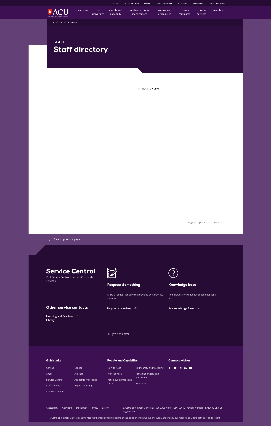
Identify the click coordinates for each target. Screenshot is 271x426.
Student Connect (55, 391)
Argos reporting (83, 385)
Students (182, 3)
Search (217, 10)
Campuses (82, 10)
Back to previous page (67, 239)
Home (116, 3)
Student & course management (139, 12)
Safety (105, 407)
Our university (98, 12)
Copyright (67, 407)
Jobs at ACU (142, 383)
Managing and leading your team (147, 375)
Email (49, 373)
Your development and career (119, 381)
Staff (55, 22)
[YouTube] (190, 368)
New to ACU (114, 367)
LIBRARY (147, 3)
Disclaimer (81, 407)
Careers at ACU (131, 3)
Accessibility (52, 407)
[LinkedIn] (185, 368)
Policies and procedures (164, 12)
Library (50, 320)
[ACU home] (57, 12)
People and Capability (115, 12)
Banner (78, 367)
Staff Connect (53, 385)
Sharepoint (198, 3)
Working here (114, 373)
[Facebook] (169, 368)
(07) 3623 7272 (120, 334)
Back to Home (150, 88)
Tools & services (201, 12)
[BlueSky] (175, 368)
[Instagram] (180, 368)
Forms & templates (184, 12)
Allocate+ (79, 373)
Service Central (164, 3)
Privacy (94, 407)
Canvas (50, 367)
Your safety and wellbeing (150, 367)
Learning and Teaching (59, 316)
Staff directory (217, 3)
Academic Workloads (85, 379)
